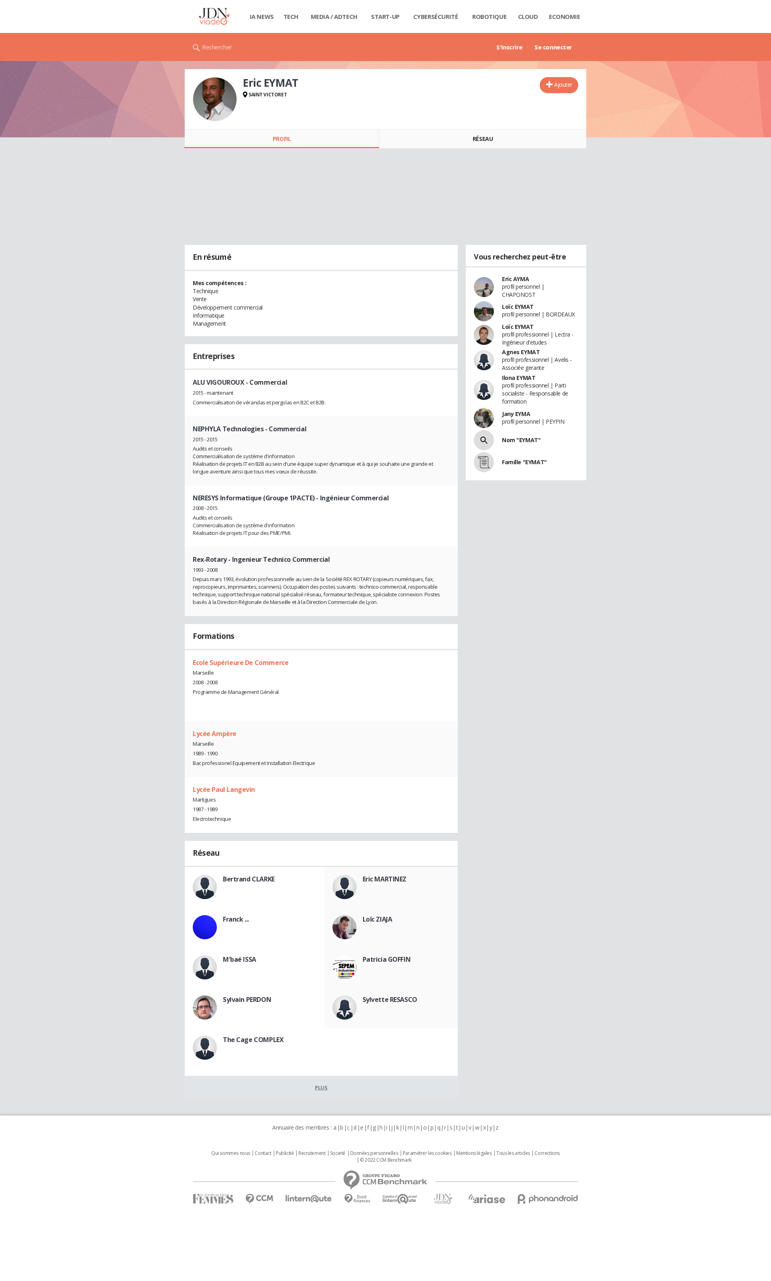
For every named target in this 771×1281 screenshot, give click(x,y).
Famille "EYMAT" (524, 462)
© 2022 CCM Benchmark (386, 1160)
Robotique (489, 16)
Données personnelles (374, 1153)
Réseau (483, 139)
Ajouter (563, 84)
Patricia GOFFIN (387, 959)
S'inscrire (509, 47)
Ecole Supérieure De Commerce (240, 662)
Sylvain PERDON (247, 999)
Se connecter (553, 47)
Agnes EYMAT (521, 352)
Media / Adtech (334, 16)
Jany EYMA (516, 414)
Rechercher (217, 47)
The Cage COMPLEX (253, 1039)
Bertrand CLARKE (249, 879)
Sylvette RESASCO (390, 999)
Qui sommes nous (230, 1153)
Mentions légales (474, 1153)
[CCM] (259, 1199)
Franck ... (236, 919)
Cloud (528, 16)
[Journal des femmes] (213, 1199)
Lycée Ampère (215, 733)
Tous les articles (513, 1153)
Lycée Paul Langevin (224, 789)
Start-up (385, 16)
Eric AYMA (515, 279)
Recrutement (311, 1153)
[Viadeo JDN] (443, 1199)
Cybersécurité (435, 16)
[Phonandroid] (548, 1199)
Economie (564, 16)
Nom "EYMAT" (521, 440)
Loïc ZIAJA (377, 919)
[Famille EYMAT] (484, 462)
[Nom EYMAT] (484, 440)
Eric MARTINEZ (385, 879)
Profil (282, 139)
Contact (263, 1153)
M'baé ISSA (239, 959)
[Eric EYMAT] (215, 99)
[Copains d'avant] (400, 1199)
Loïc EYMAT (518, 306)
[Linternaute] (309, 1199)
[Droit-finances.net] (357, 1199)
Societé (337, 1153)
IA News (262, 16)
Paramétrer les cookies (427, 1153)
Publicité (285, 1153)
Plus (321, 1087)
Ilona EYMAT (518, 377)
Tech (291, 16)
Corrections (546, 1153)
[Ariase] (486, 1198)
